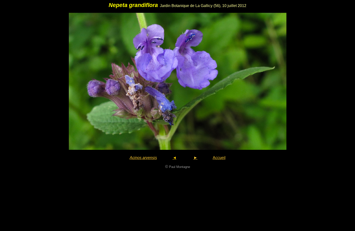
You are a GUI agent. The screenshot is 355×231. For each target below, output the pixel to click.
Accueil (219, 158)
